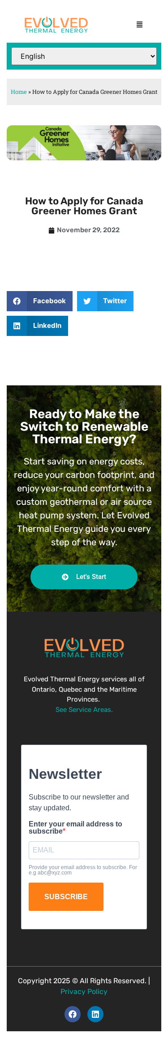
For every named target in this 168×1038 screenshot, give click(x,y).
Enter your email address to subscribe (75, 828)
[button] (140, 24)
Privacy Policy (84, 991)
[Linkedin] (95, 1014)
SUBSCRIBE (66, 897)
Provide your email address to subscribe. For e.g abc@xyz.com (83, 870)
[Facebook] (73, 1014)
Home (19, 91)
